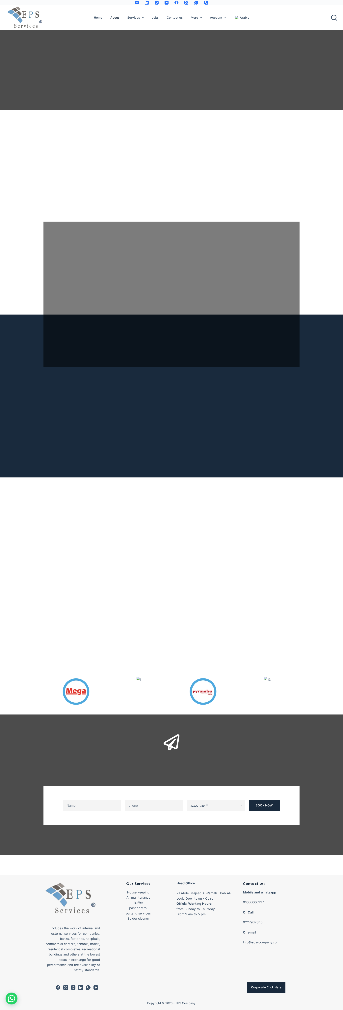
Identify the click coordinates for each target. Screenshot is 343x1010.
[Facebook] (176, 3)
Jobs (155, 17)
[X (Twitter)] (186, 3)
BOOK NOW (264, 805)
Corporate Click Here (266, 987)
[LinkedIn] (147, 3)
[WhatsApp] (196, 3)
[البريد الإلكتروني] (137, 3)
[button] (47, 691)
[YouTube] (167, 3)
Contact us (175, 17)
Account (216, 17)
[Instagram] (157, 3)
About (114, 17)
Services (133, 17)
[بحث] (334, 18)
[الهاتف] (206, 3)
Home (98, 17)
